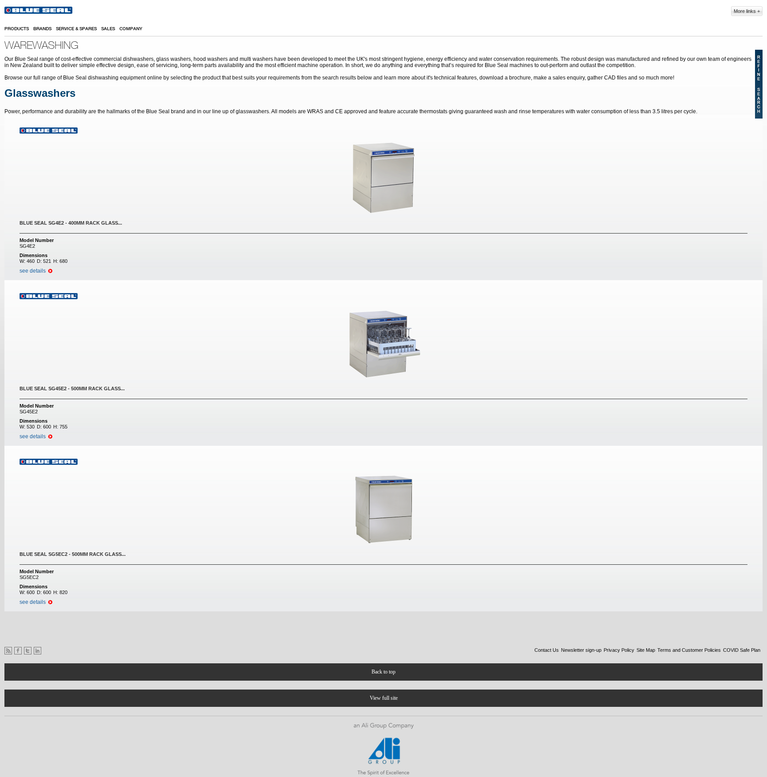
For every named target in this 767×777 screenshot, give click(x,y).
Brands (42, 29)
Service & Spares (76, 29)
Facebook (18, 650)
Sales (108, 29)
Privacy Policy (619, 650)
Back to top (383, 672)
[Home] (38, 11)
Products (16, 29)
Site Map (646, 650)
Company (130, 29)
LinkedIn (37, 650)
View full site (384, 698)
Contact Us (546, 650)
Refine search (759, 84)
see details (33, 271)
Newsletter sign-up (581, 650)
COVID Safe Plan (741, 650)
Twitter (28, 650)
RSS (8, 650)
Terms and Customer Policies (689, 650)
